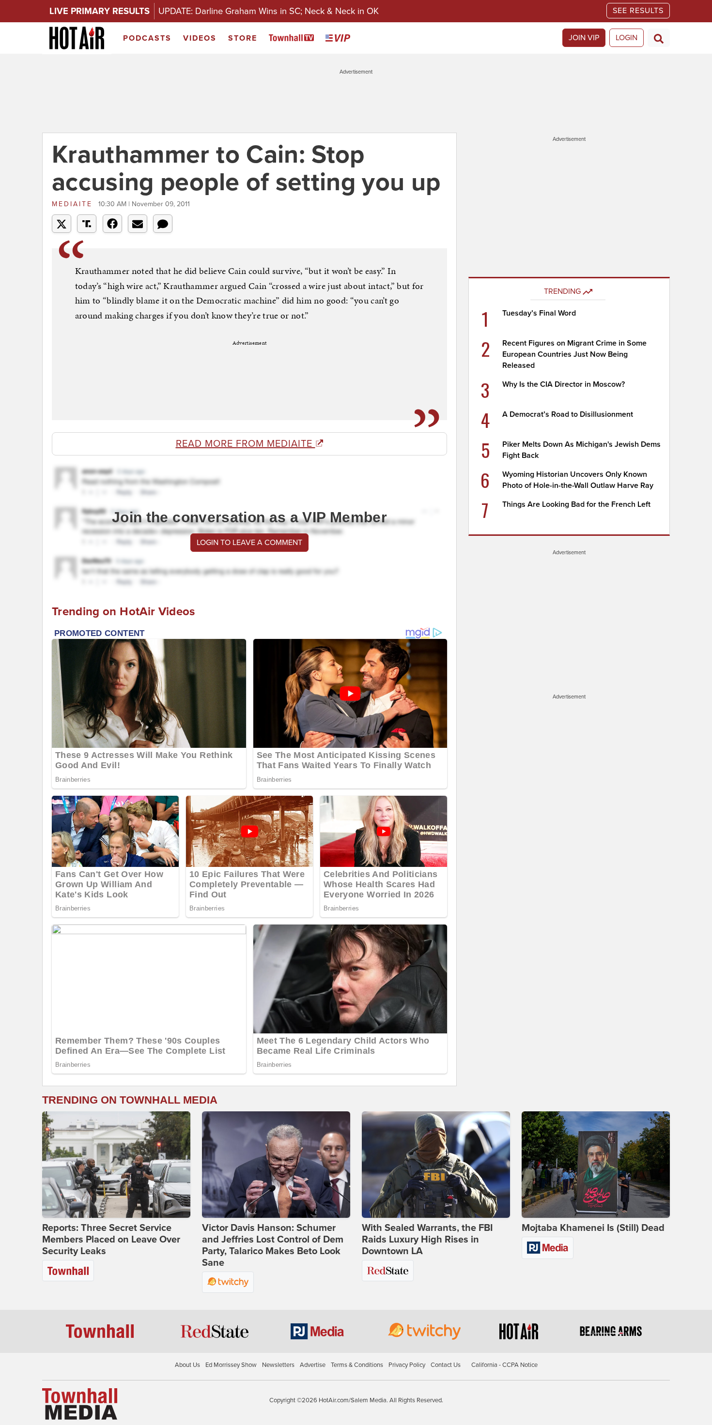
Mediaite (74, 204)
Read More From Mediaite (245, 444)
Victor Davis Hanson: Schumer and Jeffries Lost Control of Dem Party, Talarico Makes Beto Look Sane (272, 1245)
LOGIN (626, 38)
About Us (187, 1365)
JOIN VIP (584, 38)
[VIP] (339, 38)
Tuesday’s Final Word (539, 313)
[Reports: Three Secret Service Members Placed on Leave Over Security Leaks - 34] (116, 1164)
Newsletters (278, 1365)
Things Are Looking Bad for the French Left (576, 504)
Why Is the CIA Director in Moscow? (563, 384)
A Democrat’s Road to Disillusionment (567, 414)
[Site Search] (659, 38)
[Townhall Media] (79, 1404)
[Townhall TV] (293, 38)
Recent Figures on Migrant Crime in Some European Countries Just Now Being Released (574, 354)
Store (242, 38)
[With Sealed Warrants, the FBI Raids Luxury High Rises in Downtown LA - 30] (436, 1164)
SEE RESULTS (638, 10)
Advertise (312, 1365)
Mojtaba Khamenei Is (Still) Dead (593, 1228)
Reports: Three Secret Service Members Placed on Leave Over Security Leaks (111, 1239)
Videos (200, 38)
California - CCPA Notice (504, 1365)
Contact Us (446, 1365)
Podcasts (147, 38)
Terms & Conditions (357, 1365)
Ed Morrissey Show (231, 1365)
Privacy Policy (406, 1365)
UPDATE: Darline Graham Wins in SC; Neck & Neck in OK (268, 11)
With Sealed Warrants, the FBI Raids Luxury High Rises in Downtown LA (427, 1239)
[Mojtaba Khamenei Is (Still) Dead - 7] (596, 1164)
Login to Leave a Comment (249, 542)
